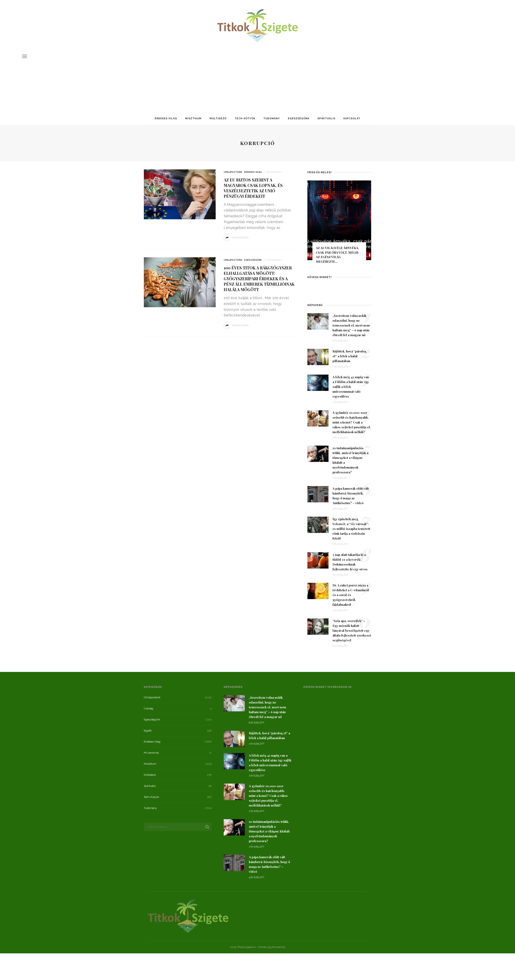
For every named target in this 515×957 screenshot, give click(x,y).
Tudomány (271, 118)
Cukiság (148, 708)
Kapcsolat (351, 118)
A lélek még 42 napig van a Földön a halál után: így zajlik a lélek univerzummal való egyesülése (351, 386)
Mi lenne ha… (152, 752)
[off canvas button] (24, 56)
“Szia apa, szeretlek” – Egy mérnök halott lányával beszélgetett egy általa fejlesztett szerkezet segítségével (352, 630)
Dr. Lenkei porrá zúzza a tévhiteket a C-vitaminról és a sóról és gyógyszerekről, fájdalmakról (351, 595)
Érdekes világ (166, 118)
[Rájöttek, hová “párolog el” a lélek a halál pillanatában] (318, 356)
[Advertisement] (257, 73)
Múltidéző (218, 118)
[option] (339, 223)
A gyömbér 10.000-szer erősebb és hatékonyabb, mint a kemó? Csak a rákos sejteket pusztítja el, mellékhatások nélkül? (352, 422)
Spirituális (326, 118)
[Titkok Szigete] (188, 915)
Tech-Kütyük (245, 118)
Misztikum (193, 118)
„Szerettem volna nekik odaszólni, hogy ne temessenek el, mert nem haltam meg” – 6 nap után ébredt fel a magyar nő (351, 325)
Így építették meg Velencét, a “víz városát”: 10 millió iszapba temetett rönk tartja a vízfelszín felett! (351, 528)
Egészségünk (298, 118)
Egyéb (147, 730)
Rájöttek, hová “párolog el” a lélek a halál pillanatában (349, 356)
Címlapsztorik (233, 172)
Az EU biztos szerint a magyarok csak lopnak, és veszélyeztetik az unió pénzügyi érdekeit (253, 188)
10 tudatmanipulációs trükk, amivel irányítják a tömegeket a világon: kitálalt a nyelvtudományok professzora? (269, 831)
